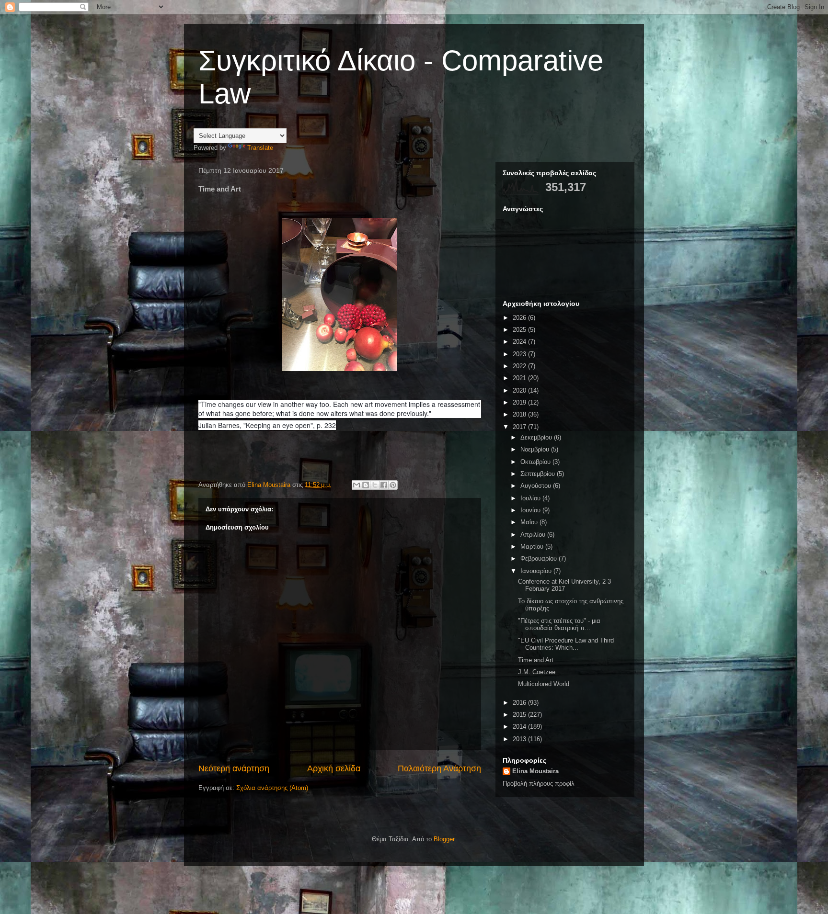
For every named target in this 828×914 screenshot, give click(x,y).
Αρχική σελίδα (333, 768)
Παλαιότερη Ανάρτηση (439, 768)
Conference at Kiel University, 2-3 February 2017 (564, 585)
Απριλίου (533, 534)
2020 (520, 390)
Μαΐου (530, 522)
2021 (520, 378)
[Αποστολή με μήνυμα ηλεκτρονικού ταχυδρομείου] (356, 485)
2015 (520, 714)
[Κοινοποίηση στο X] (375, 485)
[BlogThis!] (365, 485)
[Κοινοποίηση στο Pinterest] (393, 485)
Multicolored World (543, 684)
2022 (520, 366)
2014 (520, 726)
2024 (520, 341)
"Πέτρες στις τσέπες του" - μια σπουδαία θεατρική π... (559, 624)
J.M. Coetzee (536, 672)
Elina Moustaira (535, 771)
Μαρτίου (532, 546)
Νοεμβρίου (535, 449)
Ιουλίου (531, 498)
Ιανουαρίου (536, 571)
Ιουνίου (531, 510)
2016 (520, 702)
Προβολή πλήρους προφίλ (539, 783)
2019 (520, 402)
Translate (260, 147)
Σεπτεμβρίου (538, 473)
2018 (520, 414)
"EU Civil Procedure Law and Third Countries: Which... (566, 644)
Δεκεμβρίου (537, 437)
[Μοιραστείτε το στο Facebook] (384, 485)
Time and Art (535, 660)
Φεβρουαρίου (539, 558)
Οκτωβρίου (536, 461)
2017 (520, 426)
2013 (520, 739)
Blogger (444, 839)
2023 (520, 354)
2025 (520, 329)
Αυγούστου (536, 485)
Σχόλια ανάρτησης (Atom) (272, 787)
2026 (520, 317)
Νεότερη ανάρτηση (233, 768)
